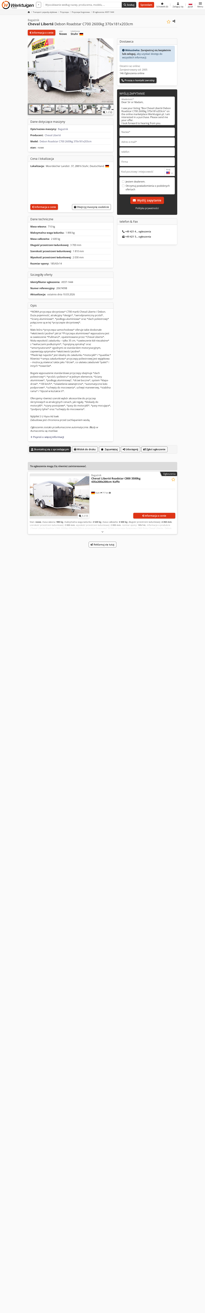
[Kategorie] (38, 5)
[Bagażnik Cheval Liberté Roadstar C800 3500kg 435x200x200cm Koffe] (59, 496)
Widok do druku (86, 449)
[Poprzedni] (31, 76)
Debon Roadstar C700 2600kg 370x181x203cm (66, 141)
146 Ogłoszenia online (132, 73)
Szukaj (130, 4)
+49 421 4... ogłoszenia (138, 231)
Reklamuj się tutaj (103, 544)
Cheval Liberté (53, 135)
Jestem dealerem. (135, 181)
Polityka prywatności (147, 208)
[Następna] (110, 76)
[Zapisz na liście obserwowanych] (169, 22)
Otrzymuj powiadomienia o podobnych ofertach (148, 187)
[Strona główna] (29, 12)
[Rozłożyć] (102, 531)
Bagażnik (63, 129)
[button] (200, 5)
